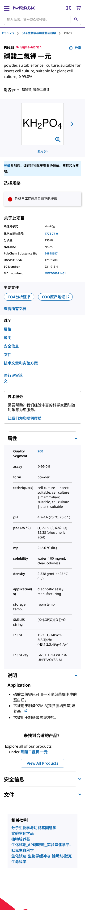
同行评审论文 (13, 378)
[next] (72, 124)
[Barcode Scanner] (68, 8)
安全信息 (11, 346)
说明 (7, 337)
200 (40, 451)
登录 (7, 165)
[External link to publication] (26, 711)
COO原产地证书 (55, 296)
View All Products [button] (42, 763)
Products (8, 33)
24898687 (51, 253)
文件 (7, 354)
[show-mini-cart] (78, 8)
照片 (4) (42, 151)
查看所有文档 (15, 308)
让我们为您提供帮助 (25, 418)
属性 (7, 329)
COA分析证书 (19, 296)
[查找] (76, 19)
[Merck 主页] (24, 8)
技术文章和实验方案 (21, 363)
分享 (78, 47)
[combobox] (42, 19)
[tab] (12, 33)
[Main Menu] (6, 8)
